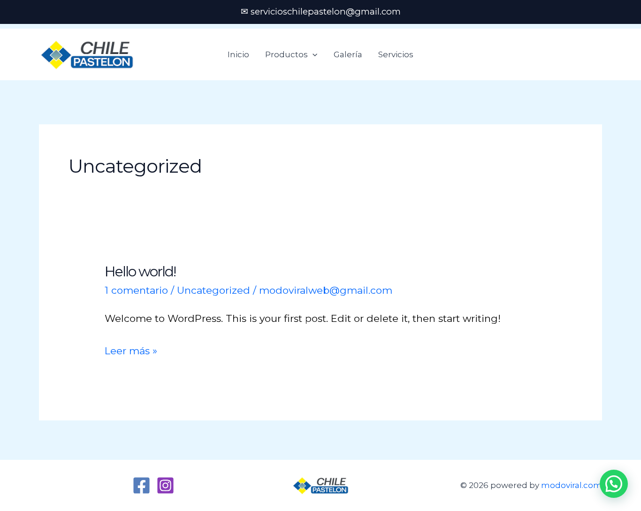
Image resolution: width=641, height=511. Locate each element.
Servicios (395, 54)
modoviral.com (571, 485)
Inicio (238, 54)
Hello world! (140, 271)
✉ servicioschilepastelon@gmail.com (321, 11)
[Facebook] (141, 485)
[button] (312, 54)
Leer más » (131, 349)
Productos (286, 54)
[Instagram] (165, 485)
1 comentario (136, 290)
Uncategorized (213, 290)
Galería (348, 54)
